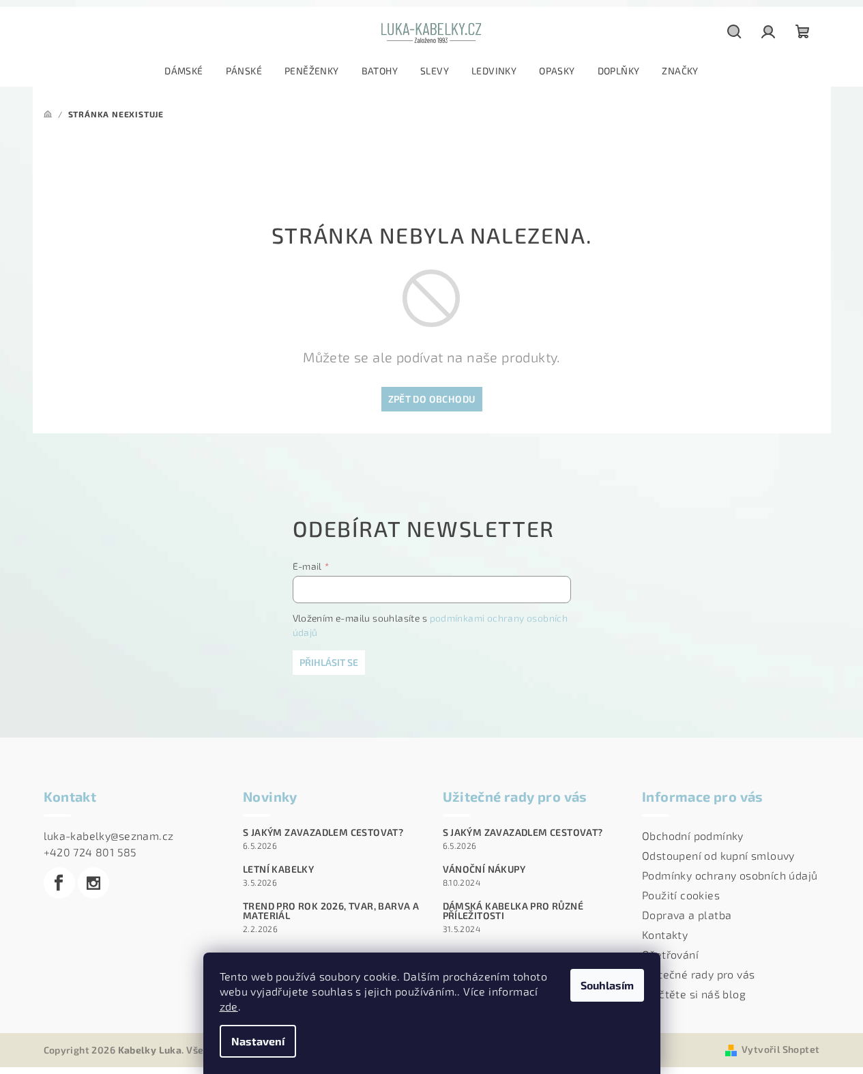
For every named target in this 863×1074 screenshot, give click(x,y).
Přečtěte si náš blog (694, 993)
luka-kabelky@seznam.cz (109, 835)
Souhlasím (607, 984)
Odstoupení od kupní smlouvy (718, 855)
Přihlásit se (328, 662)
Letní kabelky (278, 869)
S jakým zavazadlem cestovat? (323, 832)
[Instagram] (93, 883)
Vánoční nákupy (484, 869)
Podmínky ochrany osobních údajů (729, 875)
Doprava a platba (686, 914)
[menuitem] (183, 71)
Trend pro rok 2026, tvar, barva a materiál (331, 910)
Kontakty (665, 934)
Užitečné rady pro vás (698, 974)
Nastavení (257, 1040)
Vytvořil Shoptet (780, 1049)
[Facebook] (59, 883)
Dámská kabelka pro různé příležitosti (513, 910)
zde (229, 1006)
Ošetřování (670, 954)
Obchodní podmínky (693, 835)
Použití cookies (681, 894)
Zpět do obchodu (432, 399)
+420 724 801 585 (90, 851)
